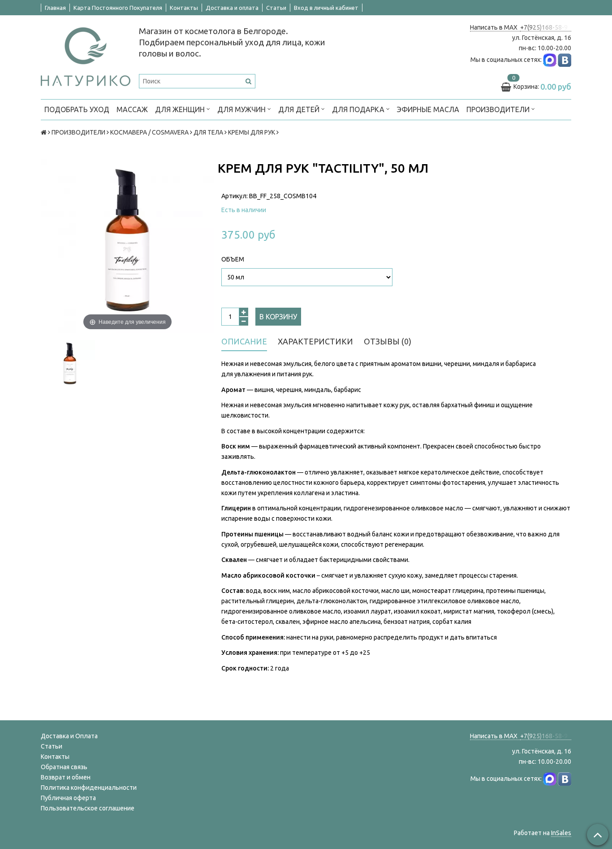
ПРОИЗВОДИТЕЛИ (498, 109)
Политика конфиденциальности (89, 787)
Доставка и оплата (232, 7)
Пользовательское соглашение (87, 808)
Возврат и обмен (66, 777)
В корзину (278, 317)
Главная (55, 7)
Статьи (276, 7)
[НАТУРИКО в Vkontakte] (564, 60)
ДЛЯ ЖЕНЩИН (181, 109)
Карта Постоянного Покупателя (117, 7)
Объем (232, 259)
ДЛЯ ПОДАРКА (359, 109)
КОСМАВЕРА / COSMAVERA (149, 132)
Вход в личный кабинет (326, 7)
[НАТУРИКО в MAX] (549, 60)
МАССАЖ (132, 109)
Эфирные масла (428, 109)
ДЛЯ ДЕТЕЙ (299, 109)
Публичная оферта (68, 797)
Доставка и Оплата (69, 736)
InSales (561, 832)
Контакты (184, 7)
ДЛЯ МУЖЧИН (242, 109)
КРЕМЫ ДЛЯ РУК (251, 132)
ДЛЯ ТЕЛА (208, 132)
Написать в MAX (495, 27)
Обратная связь (64, 767)
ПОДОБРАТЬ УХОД (76, 109)
